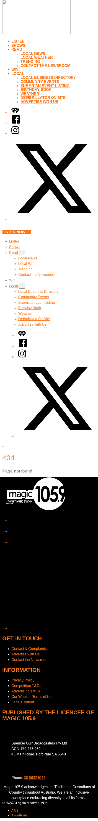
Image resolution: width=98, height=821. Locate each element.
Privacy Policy (22, 680)
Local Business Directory (48, 77)
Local (17, 74)
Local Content (22, 702)
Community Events (40, 82)
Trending (30, 61)
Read (16, 49)
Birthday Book (36, 90)
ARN (14, 810)
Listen (18, 41)
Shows (18, 46)
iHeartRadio (19, 815)
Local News (33, 53)
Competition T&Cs (26, 686)
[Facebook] (16, 123)
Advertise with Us (39, 102)
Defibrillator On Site (43, 98)
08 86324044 (34, 778)
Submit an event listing (45, 86)
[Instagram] (15, 133)
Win (14, 69)
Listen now (13, 232)
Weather (30, 94)
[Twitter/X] (53, 220)
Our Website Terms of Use (32, 697)
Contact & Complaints (29, 649)
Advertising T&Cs (25, 691)
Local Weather (37, 57)
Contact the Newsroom (45, 66)
